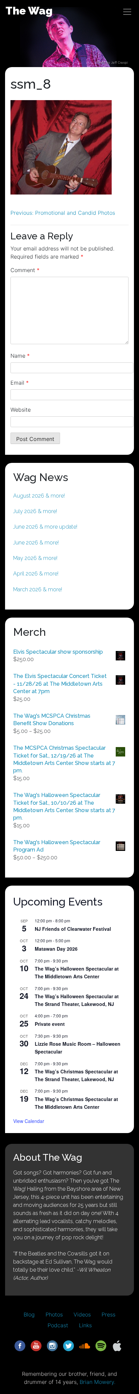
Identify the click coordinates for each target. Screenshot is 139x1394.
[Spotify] (100, 1345)
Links (85, 1325)
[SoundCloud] (84, 1345)
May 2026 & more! (35, 558)
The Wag (29, 10)
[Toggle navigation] (127, 11)
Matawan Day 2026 (56, 948)
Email (19, 382)
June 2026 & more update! (45, 527)
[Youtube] (36, 1345)
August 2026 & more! (39, 496)
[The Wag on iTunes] (117, 1345)
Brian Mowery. (97, 1381)
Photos (54, 1314)
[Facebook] (20, 1345)
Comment (24, 270)
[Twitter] (68, 1345)
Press (108, 1314)
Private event (50, 1023)
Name (20, 355)
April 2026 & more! (35, 573)
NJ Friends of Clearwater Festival (73, 928)
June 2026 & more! (36, 542)
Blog (29, 1314)
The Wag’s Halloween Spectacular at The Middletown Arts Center (77, 972)
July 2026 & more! (35, 511)
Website (20, 409)
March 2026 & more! (37, 589)
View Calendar (28, 1121)
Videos (82, 1314)
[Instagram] (52, 1345)
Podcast (58, 1325)
